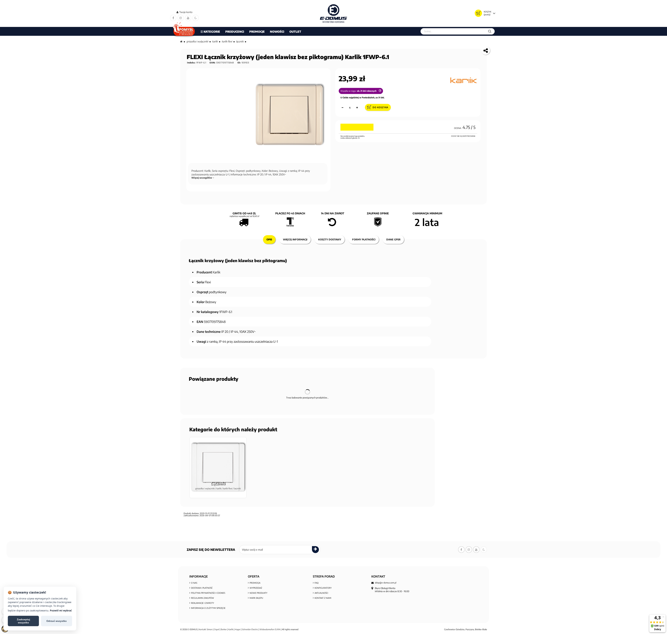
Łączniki (240, 41)
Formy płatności (363, 239)
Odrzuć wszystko (56, 621)
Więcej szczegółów (202, 177)
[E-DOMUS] (333, 13)
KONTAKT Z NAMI (323, 598)
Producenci (234, 31)
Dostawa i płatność (202, 588)
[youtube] (188, 18)
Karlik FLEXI (227, 41)
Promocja (255, 583)
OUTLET (295, 31)
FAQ (317, 583)
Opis (269, 239)
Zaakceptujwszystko (23, 621)
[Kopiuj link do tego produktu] (485, 50)
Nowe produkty (258, 593)
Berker (224, 629)
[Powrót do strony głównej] (181, 41)
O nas (194, 583)
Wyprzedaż (256, 588)
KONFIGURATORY (323, 588)
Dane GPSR (393, 239)
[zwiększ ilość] (357, 108)
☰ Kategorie (210, 31)
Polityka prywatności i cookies (208, 593)
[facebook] (173, 18)
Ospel (216, 629)
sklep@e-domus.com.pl (385, 583)
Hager (237, 629)
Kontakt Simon (205, 629)
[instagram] (181, 18)
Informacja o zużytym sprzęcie (208, 608)
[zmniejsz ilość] (342, 108)
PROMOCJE (257, 31)
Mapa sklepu (256, 598)
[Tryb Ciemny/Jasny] (195, 18)
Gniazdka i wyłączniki (197, 41)
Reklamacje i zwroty (202, 603)
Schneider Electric (250, 629)
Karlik (215, 41)
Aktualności (321, 593)
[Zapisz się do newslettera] (315, 549)
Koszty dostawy (329, 239)
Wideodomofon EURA (270, 629)
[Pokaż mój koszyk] (478, 13)
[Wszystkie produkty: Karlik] (463, 80)
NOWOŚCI (277, 31)
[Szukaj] (490, 31)
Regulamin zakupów (202, 598)
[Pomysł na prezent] (184, 31)
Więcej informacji (295, 239)
